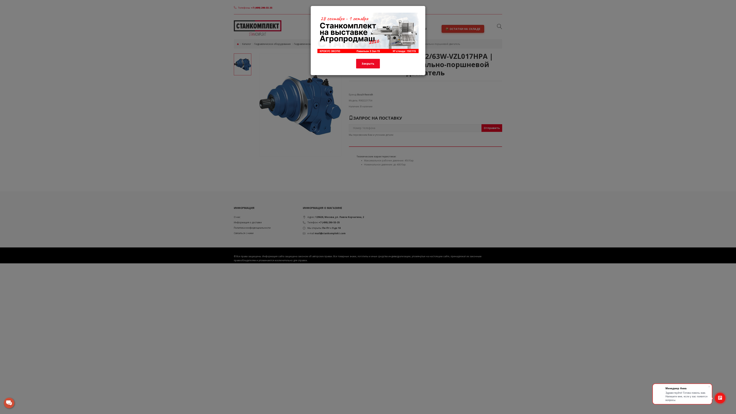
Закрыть (368, 63)
